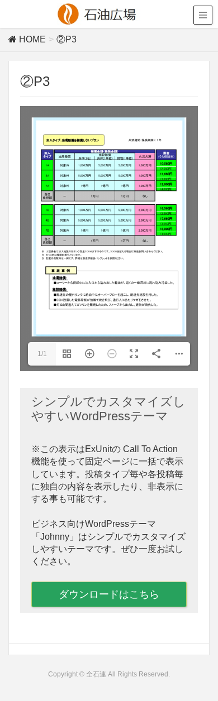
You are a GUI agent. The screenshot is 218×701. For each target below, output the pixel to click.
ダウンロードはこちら (109, 594)
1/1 (42, 354)
